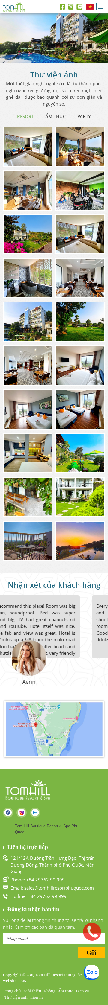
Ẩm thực (55, 116)
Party (84, 116)
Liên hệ (37, 997)
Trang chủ (12, 990)
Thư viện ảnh (16, 997)
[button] (27, 147)
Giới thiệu (32, 990)
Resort (25, 116)
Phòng (50, 990)
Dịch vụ (82, 990)
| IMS (22, 980)
